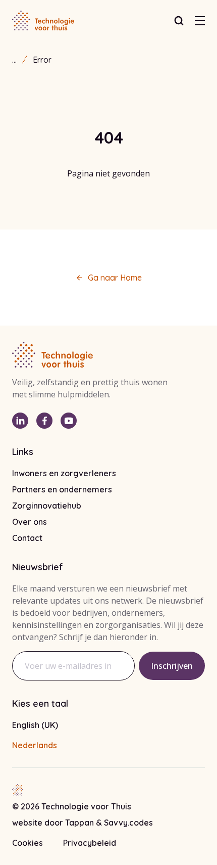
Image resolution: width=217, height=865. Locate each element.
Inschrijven (172, 665)
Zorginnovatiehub (46, 505)
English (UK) (35, 725)
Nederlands (34, 745)
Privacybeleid (89, 843)
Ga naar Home (115, 277)
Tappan (80, 822)
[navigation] (200, 20)
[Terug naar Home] (43, 21)
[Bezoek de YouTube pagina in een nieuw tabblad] (69, 421)
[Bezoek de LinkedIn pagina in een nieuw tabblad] (20, 421)
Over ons (29, 522)
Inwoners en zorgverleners (64, 473)
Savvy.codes (128, 822)
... (14, 60)
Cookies (27, 843)
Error (42, 60)
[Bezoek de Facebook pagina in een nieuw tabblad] (44, 421)
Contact (27, 538)
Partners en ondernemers (62, 489)
